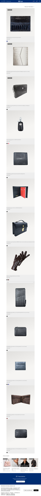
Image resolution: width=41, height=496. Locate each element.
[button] (4, 1)
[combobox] (20, 282)
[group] (20, 465)
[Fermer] (40, 485)
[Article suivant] (39, 462)
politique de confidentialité (10, 494)
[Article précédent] (1, 462)
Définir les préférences (28, 490)
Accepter (36, 490)
